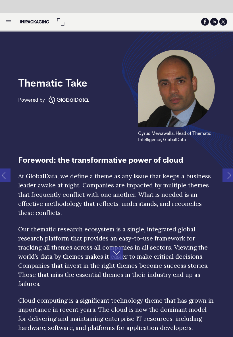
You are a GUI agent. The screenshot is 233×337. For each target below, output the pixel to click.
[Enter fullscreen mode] (60, 21)
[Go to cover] (34, 21)
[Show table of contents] (8, 21)
